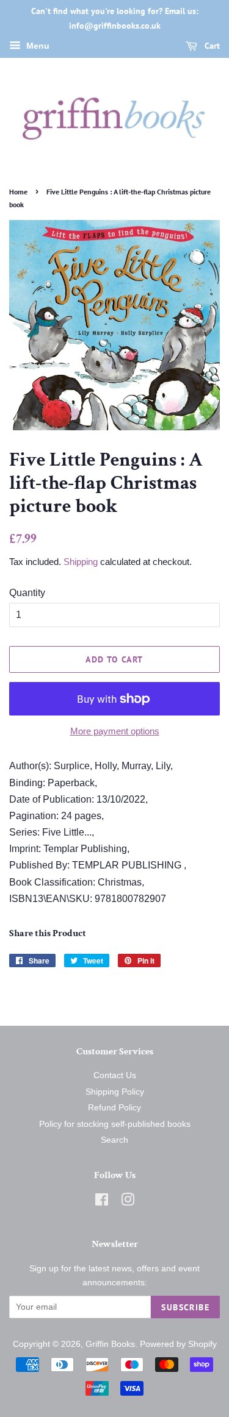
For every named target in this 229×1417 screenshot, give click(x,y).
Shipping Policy (114, 1091)
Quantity (27, 593)
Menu (36, 46)
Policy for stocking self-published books (115, 1124)
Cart (211, 45)
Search (114, 1140)
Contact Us (114, 1075)
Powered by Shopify (178, 1344)
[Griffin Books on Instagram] (127, 1202)
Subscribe (185, 1307)
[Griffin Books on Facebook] (102, 1202)
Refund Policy (114, 1107)
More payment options (114, 731)
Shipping (81, 561)
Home (18, 191)
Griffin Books (110, 1344)
